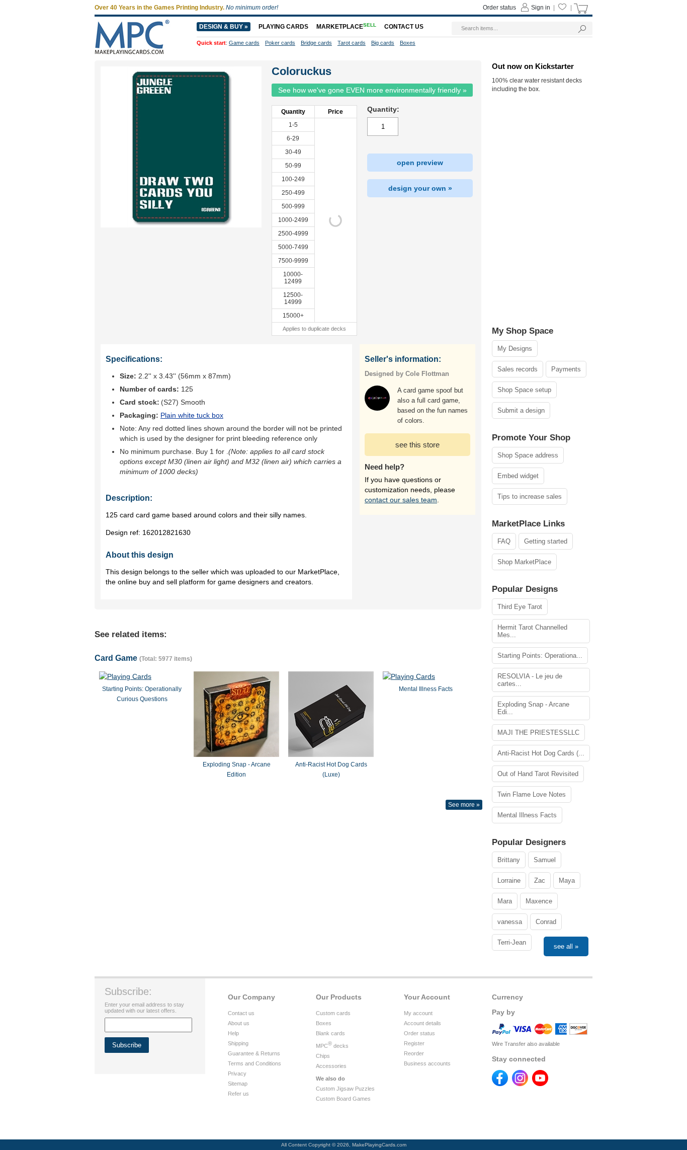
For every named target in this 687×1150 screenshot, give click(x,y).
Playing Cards (283, 26)
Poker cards (280, 43)
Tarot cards (351, 43)
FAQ (503, 541)
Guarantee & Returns (254, 1053)
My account (418, 1013)
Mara (504, 901)
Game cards (244, 43)
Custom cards (333, 1013)
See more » (464, 804)
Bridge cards (316, 43)
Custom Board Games (343, 1099)
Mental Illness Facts (527, 815)
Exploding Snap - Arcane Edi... (533, 708)
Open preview (420, 163)
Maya (567, 880)
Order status (419, 1033)
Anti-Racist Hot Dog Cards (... (540, 753)
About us (238, 1023)
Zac (539, 880)
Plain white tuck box (191, 415)
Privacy (237, 1073)
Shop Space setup (524, 390)
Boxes (323, 1023)
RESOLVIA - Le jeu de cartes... (529, 679)
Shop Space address (527, 455)
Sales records (517, 369)
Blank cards (330, 1033)
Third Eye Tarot (519, 606)
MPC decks (332, 1046)
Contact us (241, 1013)
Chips (323, 1056)
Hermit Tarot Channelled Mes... (532, 631)
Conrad (546, 922)
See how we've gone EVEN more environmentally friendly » (372, 90)
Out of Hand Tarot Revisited (537, 774)
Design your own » (420, 188)
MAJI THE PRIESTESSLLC (538, 732)
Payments (566, 369)
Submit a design (521, 410)
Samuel (545, 860)
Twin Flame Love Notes (531, 794)
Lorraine (509, 880)
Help (233, 1033)
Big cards (382, 43)
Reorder (414, 1053)
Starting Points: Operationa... (539, 655)
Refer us (238, 1094)
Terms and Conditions (254, 1063)
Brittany (508, 860)
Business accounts (427, 1063)
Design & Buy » (223, 26)
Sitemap (237, 1084)
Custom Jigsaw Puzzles (345, 1089)
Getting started (545, 541)
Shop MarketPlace (524, 562)
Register (414, 1043)
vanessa (509, 922)
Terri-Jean (511, 942)
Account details (422, 1023)
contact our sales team (401, 500)
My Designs (514, 348)
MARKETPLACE (346, 26)
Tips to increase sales (529, 496)
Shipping (238, 1043)
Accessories (331, 1066)
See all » (566, 946)
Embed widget (518, 476)
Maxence (539, 901)
